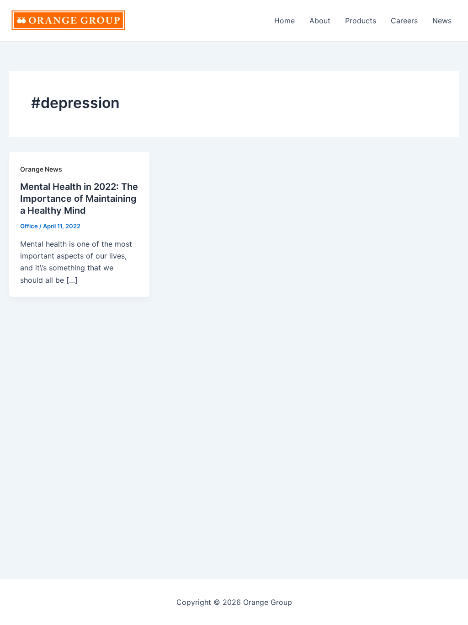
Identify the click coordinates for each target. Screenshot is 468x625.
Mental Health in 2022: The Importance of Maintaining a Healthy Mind (79, 198)
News (442, 20)
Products (360, 20)
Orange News (41, 169)
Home (284, 20)
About (319, 20)
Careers (404, 20)
